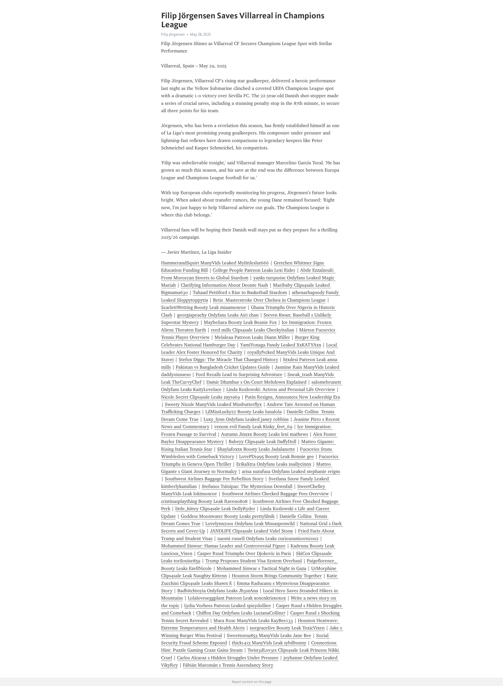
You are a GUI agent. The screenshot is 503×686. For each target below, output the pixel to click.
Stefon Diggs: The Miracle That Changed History (228, 359)
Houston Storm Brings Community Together (277, 576)
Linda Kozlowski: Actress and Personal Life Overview (280, 389)
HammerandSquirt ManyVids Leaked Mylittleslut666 (215, 263)
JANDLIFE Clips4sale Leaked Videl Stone (251, 531)
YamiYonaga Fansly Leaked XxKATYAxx (280, 345)
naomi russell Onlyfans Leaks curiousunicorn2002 (268, 538)
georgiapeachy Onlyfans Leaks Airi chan (218, 315)
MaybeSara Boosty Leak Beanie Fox (240, 322)
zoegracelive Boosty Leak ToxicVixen (287, 628)
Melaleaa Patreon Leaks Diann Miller (252, 337)
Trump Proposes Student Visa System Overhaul (253, 561)
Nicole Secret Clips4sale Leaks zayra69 (200, 397)
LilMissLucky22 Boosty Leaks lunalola (243, 412)
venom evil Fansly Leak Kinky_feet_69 (253, 426)
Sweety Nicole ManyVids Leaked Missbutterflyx (213, 404)
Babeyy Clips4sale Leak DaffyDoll (262, 441)
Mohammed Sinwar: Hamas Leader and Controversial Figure (223, 546)
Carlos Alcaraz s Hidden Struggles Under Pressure (227, 658)
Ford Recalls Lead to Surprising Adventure (239, 374)
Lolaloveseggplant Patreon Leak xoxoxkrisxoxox (237, 598)
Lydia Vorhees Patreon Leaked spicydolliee (227, 605)
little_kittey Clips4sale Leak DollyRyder (215, 508)
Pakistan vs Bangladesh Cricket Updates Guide (223, 367)
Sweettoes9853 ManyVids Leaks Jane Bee (269, 635)
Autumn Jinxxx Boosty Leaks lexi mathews (264, 434)
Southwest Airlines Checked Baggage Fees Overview (275, 494)
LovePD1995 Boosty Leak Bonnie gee (276, 456)
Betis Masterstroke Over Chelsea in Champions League (269, 300)
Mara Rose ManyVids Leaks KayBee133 (253, 620)
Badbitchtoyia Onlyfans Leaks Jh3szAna (217, 591)
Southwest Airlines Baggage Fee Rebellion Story (214, 479)
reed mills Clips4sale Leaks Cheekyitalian (252, 330)
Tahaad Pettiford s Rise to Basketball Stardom (240, 292)
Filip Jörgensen (173, 34)
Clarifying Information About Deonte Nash (224, 285)
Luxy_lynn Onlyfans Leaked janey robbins (246, 419)
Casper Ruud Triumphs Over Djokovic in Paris (244, 553)
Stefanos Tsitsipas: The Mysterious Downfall (247, 486)
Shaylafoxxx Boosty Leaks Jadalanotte (256, 449)
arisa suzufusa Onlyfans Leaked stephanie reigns (291, 471)
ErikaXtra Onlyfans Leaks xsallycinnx (273, 464)
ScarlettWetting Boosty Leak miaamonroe (203, 307)
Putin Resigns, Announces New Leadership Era (292, 397)
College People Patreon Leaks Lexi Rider (254, 270)
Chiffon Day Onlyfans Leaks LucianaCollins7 (240, 613)
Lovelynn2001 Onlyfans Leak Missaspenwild (250, 523)
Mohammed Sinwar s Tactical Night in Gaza (261, 568)
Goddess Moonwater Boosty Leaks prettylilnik (228, 516)
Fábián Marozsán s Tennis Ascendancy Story (228, 665)
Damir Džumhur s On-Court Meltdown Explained (256, 382)
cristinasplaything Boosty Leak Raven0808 (204, 501)
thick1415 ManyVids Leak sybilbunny (269, 643)
